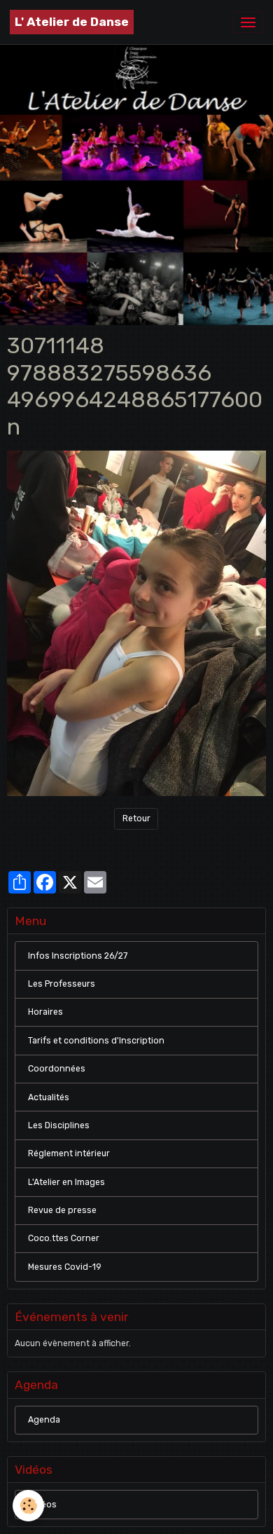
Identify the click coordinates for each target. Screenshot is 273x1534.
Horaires (45, 1012)
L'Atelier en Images (66, 1182)
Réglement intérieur (69, 1153)
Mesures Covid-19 (65, 1267)
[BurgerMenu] (247, 22)
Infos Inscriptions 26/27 (77, 956)
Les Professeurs (61, 984)
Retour (136, 818)
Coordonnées (56, 1069)
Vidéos (42, 1504)
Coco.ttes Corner (63, 1238)
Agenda (44, 1420)
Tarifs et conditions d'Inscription (96, 1041)
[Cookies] (28, 1505)
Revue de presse (62, 1210)
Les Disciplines (59, 1125)
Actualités (48, 1097)
